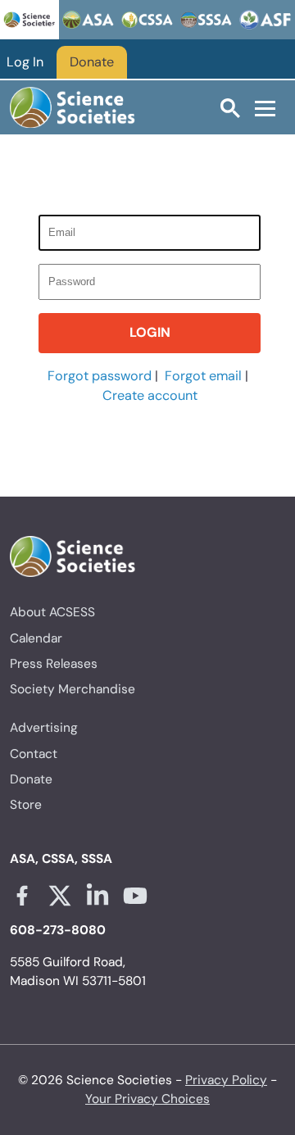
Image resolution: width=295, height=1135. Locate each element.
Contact (33, 754)
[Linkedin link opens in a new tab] (97, 895)
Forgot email (203, 375)
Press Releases (54, 664)
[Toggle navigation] (265, 108)
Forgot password (100, 375)
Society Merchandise (72, 689)
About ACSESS (52, 612)
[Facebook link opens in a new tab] (22, 895)
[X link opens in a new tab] (60, 895)
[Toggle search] (230, 108)
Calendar (36, 638)
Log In (25, 61)
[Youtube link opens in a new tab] (135, 895)
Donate (92, 61)
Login (149, 332)
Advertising (44, 728)
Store (26, 805)
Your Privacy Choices (147, 1099)
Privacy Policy (226, 1080)
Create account (149, 395)
